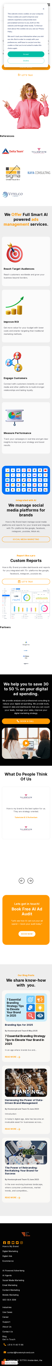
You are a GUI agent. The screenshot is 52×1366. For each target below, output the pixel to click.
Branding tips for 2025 (19, 1024)
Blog (4, 1336)
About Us (6, 1327)
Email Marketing (9, 1285)
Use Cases (7, 1312)
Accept (26, 54)
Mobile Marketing (10, 1295)
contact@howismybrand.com (20, 1352)
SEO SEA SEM (9, 1300)
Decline (26, 61)
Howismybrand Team (17, 1031)
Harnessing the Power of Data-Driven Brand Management (24, 1101)
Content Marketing (11, 1290)
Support (6, 1322)
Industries (6, 1307)
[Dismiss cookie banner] (43, 9)
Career (5, 1317)
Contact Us (7, 1331)
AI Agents (7, 1275)
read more (11, 1057)
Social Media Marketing (13, 1280)
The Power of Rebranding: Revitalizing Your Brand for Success (21, 1170)
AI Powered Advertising (13, 1270)
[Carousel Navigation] (26, 881)
